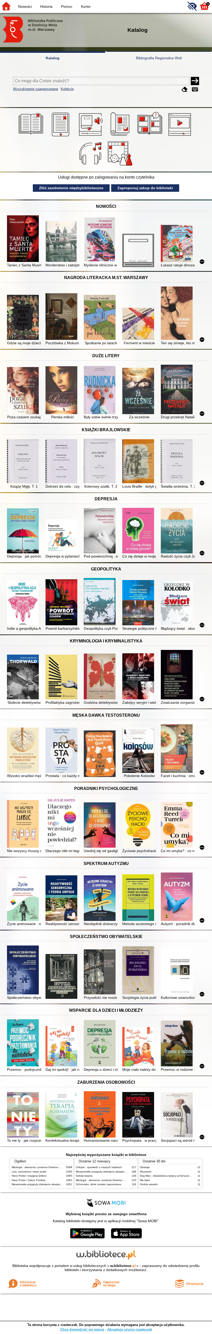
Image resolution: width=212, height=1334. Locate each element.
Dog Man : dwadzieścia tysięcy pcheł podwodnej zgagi (172, 1175)
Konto (85, 6)
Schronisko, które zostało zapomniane (98, 1184)
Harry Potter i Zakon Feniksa (29, 1180)
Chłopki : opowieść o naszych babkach (99, 1167)
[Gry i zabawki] (121, 166)
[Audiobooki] (91, 136)
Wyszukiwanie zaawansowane (35, 89)
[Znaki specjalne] (195, 89)
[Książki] (32, 136)
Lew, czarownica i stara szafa (29, 1171)
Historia (46, 6)
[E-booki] (61, 136)
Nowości (25, 6)
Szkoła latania (84, 1175)
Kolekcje (67, 89)
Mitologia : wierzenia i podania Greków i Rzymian (41, 1167)
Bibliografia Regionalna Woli (159, 58)
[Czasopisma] (121, 136)
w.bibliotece (123, 1266)
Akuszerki (145, 1171)
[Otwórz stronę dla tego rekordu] (24, 239)
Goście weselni (149, 1184)
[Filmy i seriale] (180, 136)
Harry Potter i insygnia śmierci (29, 1175)
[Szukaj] (195, 81)
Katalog (52, 58)
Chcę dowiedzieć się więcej (82, 1329)
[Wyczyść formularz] (184, 89)
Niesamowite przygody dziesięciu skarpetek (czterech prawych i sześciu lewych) (59, 1184)
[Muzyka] (91, 166)
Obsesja (145, 1167)
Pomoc (66, 6)
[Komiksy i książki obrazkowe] (150, 136)
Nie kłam (145, 1180)
